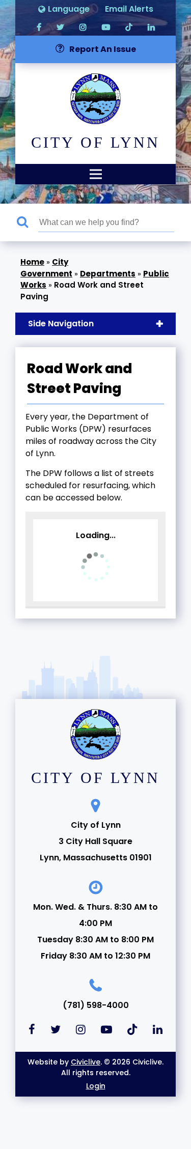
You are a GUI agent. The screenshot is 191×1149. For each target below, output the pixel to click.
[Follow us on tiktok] (129, 27)
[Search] (27, 222)
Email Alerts (129, 9)
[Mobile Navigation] (95, 174)
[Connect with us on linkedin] (151, 27)
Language (69, 9)
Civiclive (85, 1062)
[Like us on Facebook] (39, 27)
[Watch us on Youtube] (106, 27)
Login (95, 1086)
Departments (107, 273)
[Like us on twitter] (60, 27)
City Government (46, 268)
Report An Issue (102, 49)
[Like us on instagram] (83, 27)
